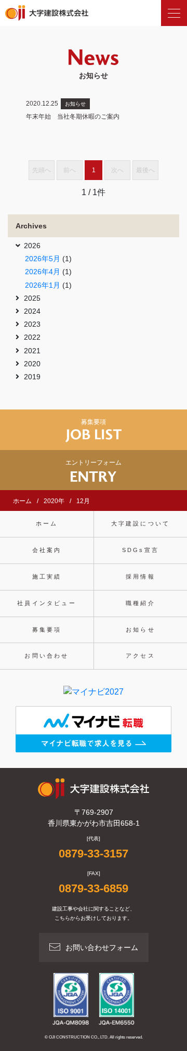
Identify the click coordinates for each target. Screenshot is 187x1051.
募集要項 (47, 629)
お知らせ (75, 104)
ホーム (47, 523)
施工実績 (47, 576)
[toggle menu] (174, 13)
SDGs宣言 (140, 550)
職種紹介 (140, 603)
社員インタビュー (46, 603)
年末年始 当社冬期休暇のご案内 (72, 116)
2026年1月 (42, 285)
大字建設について (140, 523)
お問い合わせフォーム (101, 947)
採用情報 (140, 576)
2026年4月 (42, 271)
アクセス (140, 655)
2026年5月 (42, 258)
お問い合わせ (46, 655)
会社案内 (47, 550)
